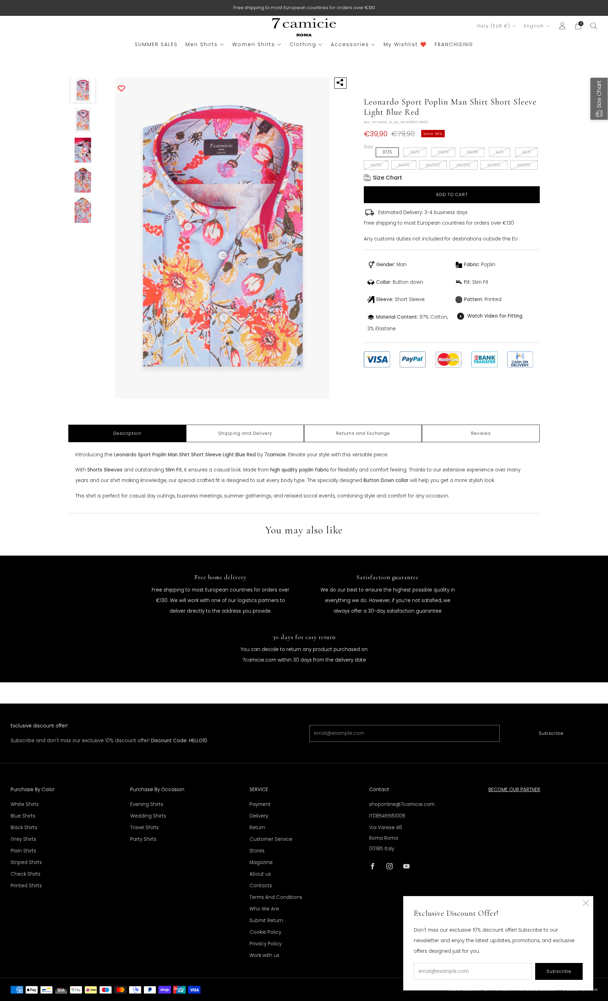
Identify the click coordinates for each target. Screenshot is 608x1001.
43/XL (376, 165)
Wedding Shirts (148, 816)
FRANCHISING (454, 44)
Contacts (260, 885)
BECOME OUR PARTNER (514, 789)
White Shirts (25, 804)
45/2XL (433, 165)
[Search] (593, 25)
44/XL (404, 165)
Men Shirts (201, 44)
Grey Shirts (23, 839)
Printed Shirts (26, 885)
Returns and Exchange (363, 433)
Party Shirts (143, 839)
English (534, 26)
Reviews (481, 433)
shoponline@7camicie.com (402, 804)
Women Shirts (253, 44)
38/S (415, 152)
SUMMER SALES (156, 44)
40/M (472, 152)
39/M (443, 152)
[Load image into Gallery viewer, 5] (83, 210)
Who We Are (264, 909)
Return (257, 827)
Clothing (303, 44)
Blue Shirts (23, 816)
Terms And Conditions (275, 897)
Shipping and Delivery (245, 433)
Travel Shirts (144, 827)
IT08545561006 (387, 816)
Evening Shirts (146, 804)
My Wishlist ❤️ (405, 44)
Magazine (261, 862)
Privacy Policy (265, 943)
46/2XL (463, 165)
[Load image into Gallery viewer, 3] (83, 150)
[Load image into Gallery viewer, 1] (83, 90)
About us (260, 874)
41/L (500, 152)
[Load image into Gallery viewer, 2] (83, 120)
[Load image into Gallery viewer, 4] (83, 180)
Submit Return (266, 920)
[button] (599, 98)
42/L (526, 152)
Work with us (264, 955)
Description (127, 433)
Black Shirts (24, 827)
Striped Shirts (26, 862)
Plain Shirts (23, 850)
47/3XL (494, 165)
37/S (387, 152)
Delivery (258, 816)
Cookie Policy (265, 932)
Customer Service (270, 839)
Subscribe (551, 733)
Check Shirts (25, 874)
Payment (260, 804)
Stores (257, 850)
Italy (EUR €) (494, 26)
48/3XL (524, 165)
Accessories (350, 44)
